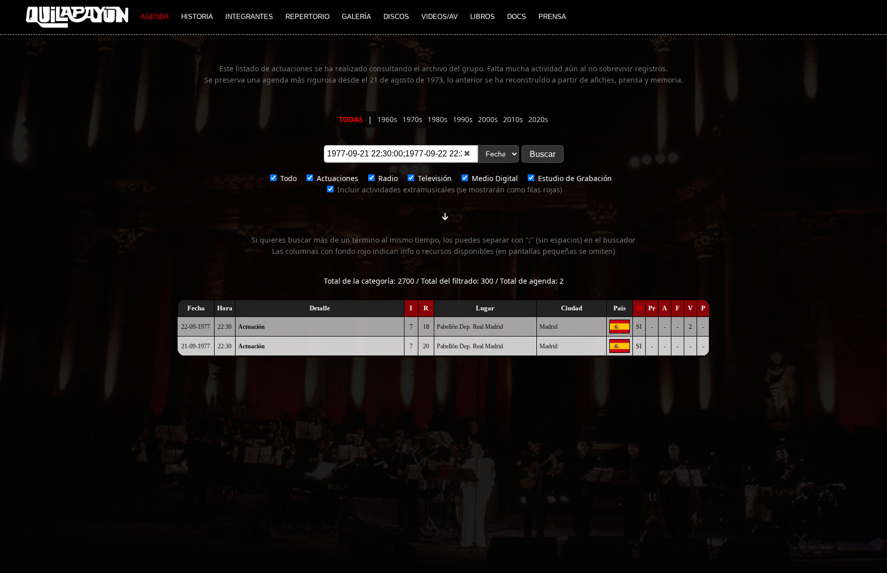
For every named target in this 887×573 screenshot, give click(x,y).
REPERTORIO (307, 17)
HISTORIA (197, 17)
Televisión (434, 178)
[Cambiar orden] (445, 214)
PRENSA (552, 17)
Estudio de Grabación (574, 178)
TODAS (352, 119)
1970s (413, 119)
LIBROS (482, 17)
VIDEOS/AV (439, 17)
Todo (287, 178)
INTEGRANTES (249, 17)
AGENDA (155, 17)
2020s (538, 119)
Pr (651, 308)
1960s (388, 119)
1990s (464, 119)
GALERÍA (356, 17)
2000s (489, 119)
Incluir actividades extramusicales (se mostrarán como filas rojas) (448, 189)
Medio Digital (494, 178)
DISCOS (396, 17)
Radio (387, 178)
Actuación (251, 326)
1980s (439, 119)
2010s (514, 119)
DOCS (516, 17)
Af (638, 308)
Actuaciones (336, 178)
